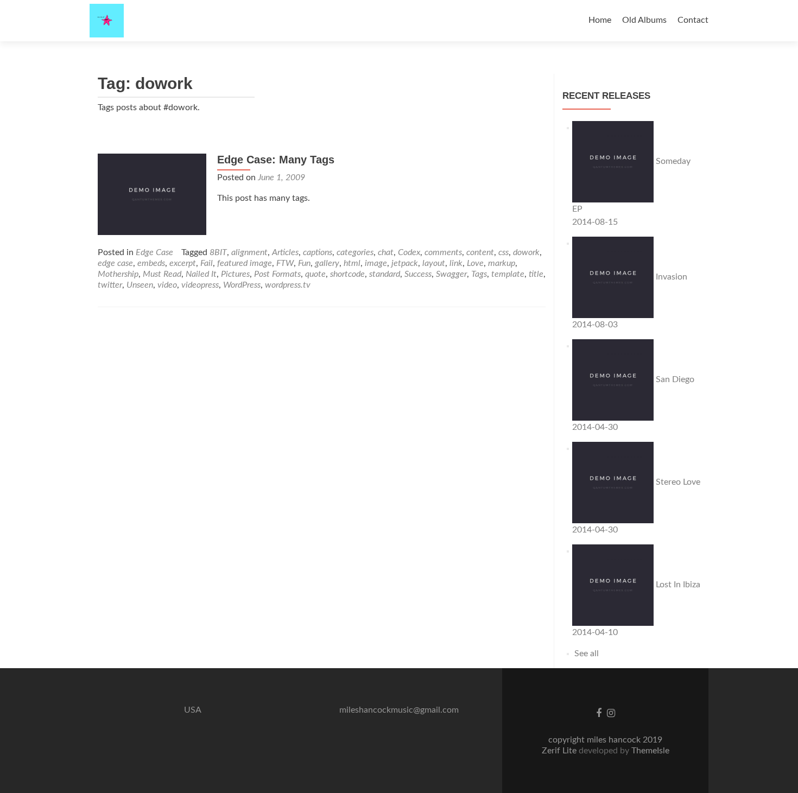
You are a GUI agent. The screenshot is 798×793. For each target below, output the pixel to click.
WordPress (242, 285)
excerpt (182, 263)
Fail (206, 263)
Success (418, 274)
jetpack (404, 263)
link (456, 263)
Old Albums (644, 20)
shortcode (347, 274)
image (376, 263)
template (507, 274)
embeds (151, 263)
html (352, 263)
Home (599, 20)
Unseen (139, 285)
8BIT (218, 252)
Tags (479, 274)
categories (355, 252)
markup (501, 263)
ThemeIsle (650, 750)
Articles (285, 252)
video (167, 285)
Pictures (235, 274)
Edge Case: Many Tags (275, 160)
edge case (115, 263)
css (503, 252)
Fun (304, 263)
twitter (110, 285)
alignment (249, 252)
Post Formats (277, 274)
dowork (526, 252)
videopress (200, 285)
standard (384, 274)
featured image (244, 263)
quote (315, 274)
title (536, 274)
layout (433, 263)
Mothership (118, 274)
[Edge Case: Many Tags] (152, 193)
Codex (409, 252)
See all (585, 653)
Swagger (451, 274)
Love (475, 263)
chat (386, 252)
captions (317, 252)
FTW (285, 263)
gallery (327, 263)
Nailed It (201, 274)
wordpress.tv (288, 285)
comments (443, 252)
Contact (692, 20)
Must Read (162, 274)
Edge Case (154, 252)
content (480, 252)
